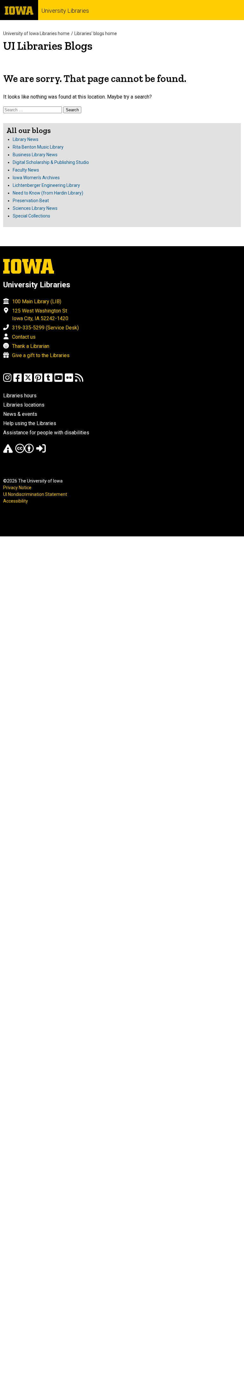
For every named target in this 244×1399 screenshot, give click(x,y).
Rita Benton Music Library (38, 147)
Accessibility (15, 501)
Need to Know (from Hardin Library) (48, 192)
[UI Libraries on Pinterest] (38, 381)
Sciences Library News (35, 208)
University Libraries (65, 10)
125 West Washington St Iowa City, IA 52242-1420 (40, 314)
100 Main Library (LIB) (36, 301)
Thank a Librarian (30, 346)
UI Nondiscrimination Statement (35, 494)
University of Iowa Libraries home (36, 33)
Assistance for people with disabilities (46, 433)
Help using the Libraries (29, 423)
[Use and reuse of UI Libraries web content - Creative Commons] (24, 451)
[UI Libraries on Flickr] (69, 381)
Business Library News (35, 154)
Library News (25, 139)
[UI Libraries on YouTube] (58, 381)
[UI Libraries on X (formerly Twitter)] (28, 381)
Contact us (24, 337)
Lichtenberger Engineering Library (46, 185)
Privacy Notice (17, 487)
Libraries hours (20, 396)
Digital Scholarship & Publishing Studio (51, 162)
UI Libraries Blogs (47, 46)
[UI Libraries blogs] (79, 381)
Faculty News (26, 170)
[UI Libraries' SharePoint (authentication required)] (41, 451)
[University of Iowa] (19, 10)
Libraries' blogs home (95, 33)
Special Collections (31, 215)
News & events (20, 414)
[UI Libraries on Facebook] (17, 381)
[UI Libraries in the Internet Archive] (8, 451)
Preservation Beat (31, 200)
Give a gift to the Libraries (41, 355)
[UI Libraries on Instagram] (7, 381)
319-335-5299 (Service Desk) (45, 328)
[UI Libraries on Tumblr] (48, 381)
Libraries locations (23, 405)
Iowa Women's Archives (36, 177)
